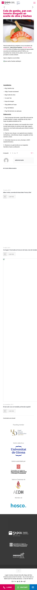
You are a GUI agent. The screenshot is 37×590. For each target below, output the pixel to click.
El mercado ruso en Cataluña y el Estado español (16, 407)
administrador (19, 160)
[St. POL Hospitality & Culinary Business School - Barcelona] (10, 2)
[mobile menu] (34, 2)
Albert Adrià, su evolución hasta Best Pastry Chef (17, 192)
